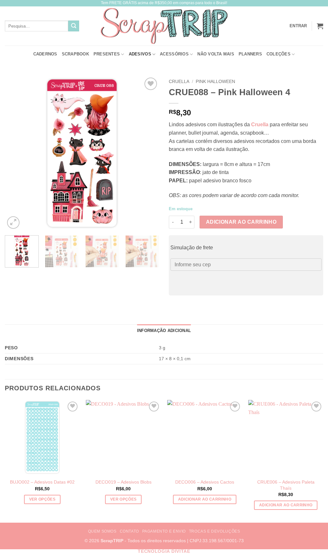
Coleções (278, 54)
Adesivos (140, 54)
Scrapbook (75, 54)
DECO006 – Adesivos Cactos (204, 482)
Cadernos (45, 54)
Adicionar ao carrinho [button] (204, 499)
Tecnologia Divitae (164, 551)
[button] (320, 26)
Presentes (107, 54)
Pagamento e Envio (164, 531)
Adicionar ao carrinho (241, 222)
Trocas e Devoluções (214, 531)
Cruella (179, 81)
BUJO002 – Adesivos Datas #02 (42, 482)
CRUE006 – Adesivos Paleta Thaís (286, 485)
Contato (129, 531)
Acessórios (174, 54)
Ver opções (42, 499)
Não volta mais (215, 54)
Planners (250, 54)
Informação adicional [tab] (164, 330)
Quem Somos (102, 531)
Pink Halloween (215, 81)
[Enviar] (73, 26)
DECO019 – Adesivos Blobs (123, 482)
